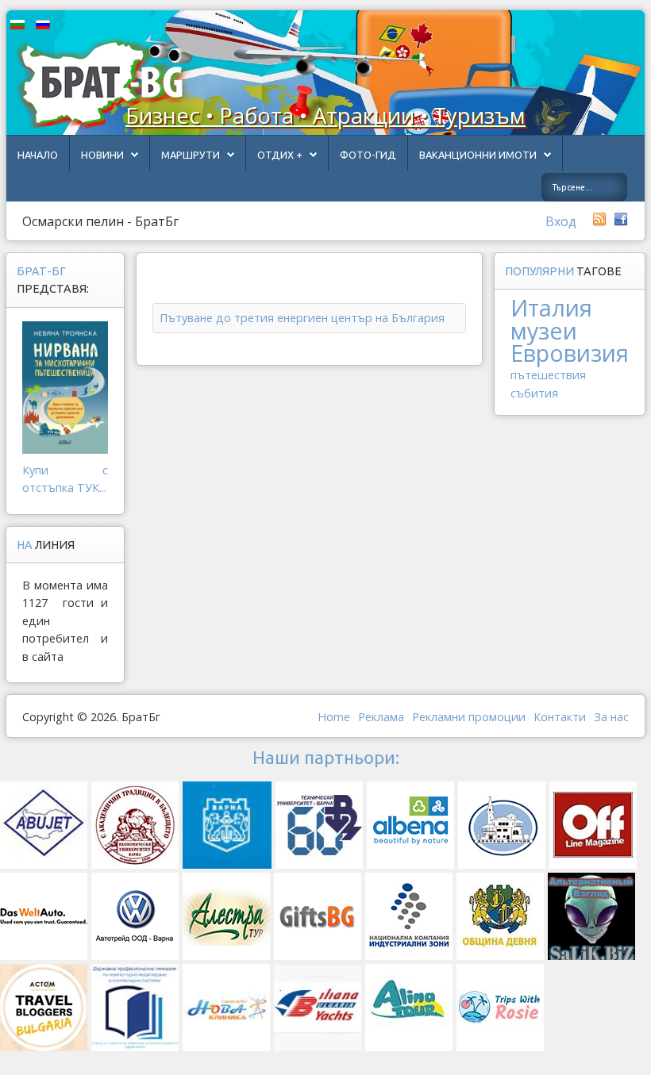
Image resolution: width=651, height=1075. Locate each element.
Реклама (381, 716)
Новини (102, 154)
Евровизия (569, 352)
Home (334, 716)
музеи (543, 330)
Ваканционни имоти (478, 154)
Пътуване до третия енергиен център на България (302, 317)
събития (534, 393)
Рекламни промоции (469, 716)
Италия (551, 307)
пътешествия (548, 374)
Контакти (560, 716)
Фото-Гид (368, 154)
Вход (560, 221)
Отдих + (279, 154)
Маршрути (190, 154)
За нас (611, 716)
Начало (37, 154)
